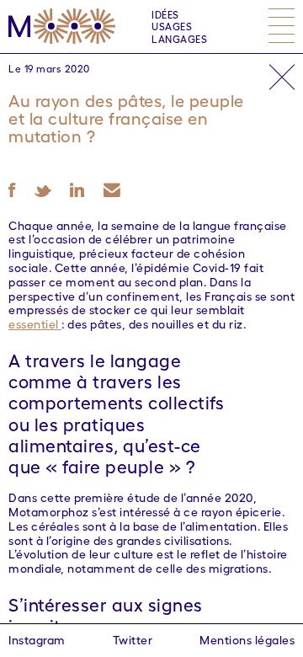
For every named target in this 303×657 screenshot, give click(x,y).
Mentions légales (247, 639)
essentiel (34, 323)
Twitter (133, 639)
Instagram (37, 639)
